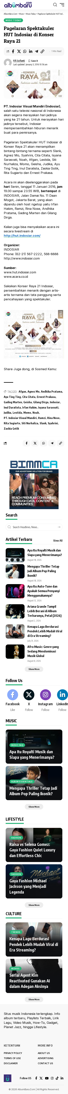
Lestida (17, 412)
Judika (7, 412)
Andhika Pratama (51, 391)
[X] (28, 700)
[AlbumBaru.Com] (18, 5)
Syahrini (53, 423)
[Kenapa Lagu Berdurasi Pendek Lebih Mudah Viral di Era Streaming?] (15, 631)
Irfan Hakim (29, 407)
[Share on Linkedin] (30, 51)
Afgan (22, 391)
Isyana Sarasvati (48, 407)
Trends (15, 932)
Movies (15, 968)
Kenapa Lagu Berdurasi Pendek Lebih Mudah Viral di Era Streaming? (44, 631)
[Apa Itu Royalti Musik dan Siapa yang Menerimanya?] (15, 555)
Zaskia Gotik (11, 428)
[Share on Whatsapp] (24, 51)
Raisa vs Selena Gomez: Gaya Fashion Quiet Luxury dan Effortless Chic (32, 850)
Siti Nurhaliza (30, 423)
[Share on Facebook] (13, 51)
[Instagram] (45, 700)
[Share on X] (19, 51)
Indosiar (55, 402)
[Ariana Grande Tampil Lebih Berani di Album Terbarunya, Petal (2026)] (15, 611)
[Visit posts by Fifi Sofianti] (8, 63)
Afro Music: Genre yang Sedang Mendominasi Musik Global (43, 651)
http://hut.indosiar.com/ (22, 235)
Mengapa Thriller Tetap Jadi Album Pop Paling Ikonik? (43, 571)
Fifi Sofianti (19, 60)
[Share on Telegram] (36, 51)
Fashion (16, 838)
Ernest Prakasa (46, 396)
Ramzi (42, 418)
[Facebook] (13, 700)
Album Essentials (22, 781)
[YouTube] (46, 1078)
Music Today (13, 20)
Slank (43, 423)
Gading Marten (13, 402)
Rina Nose (53, 418)
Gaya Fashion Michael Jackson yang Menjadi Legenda (27, 886)
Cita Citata (28, 396)
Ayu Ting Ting (12, 396)
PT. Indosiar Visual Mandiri (20, 418)
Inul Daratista (12, 407)
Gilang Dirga (40, 402)
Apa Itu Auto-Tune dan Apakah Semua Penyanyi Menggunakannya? (43, 590)
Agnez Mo (33, 391)
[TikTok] (57, 1078)
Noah (35, 412)
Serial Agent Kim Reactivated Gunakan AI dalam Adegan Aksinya (29, 981)
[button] (55, 4)
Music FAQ (17, 745)
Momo (27, 412)
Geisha (27, 402)
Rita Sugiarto (12, 423)
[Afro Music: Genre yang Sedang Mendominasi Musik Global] (15, 651)
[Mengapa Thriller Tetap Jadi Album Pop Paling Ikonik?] (15, 571)
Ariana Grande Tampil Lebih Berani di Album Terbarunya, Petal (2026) (44, 611)
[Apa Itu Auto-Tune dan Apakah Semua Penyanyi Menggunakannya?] (15, 591)
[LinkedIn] (62, 1078)
